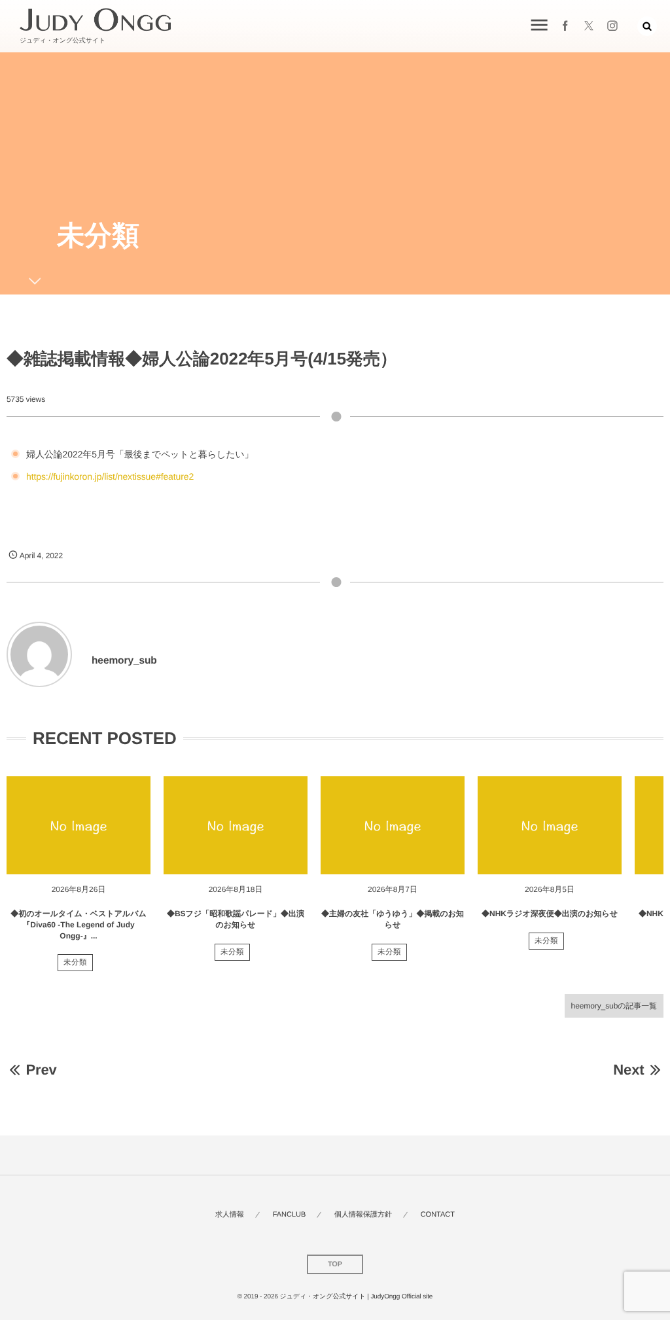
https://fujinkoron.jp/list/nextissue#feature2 (110, 476)
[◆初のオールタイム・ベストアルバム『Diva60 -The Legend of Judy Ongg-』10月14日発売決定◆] (78, 825)
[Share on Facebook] (565, 26)
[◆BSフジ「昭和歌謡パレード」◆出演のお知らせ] (236, 825)
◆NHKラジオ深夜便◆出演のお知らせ (550, 913)
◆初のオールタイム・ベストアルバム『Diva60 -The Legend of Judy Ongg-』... (78, 924)
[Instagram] (612, 26)
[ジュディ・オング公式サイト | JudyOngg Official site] (95, 20)
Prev (41, 1069)
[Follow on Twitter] (589, 26)
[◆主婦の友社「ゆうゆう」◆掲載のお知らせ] (393, 825)
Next (628, 1069)
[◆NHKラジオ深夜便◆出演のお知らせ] (550, 825)
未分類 (75, 963)
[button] (647, 26)
